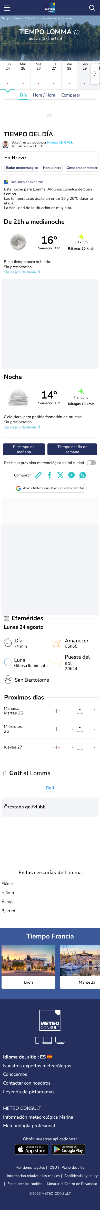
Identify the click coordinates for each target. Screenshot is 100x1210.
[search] (92, 8)
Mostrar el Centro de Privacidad (72, 1184)
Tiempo (6, 18)
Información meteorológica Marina (38, 1117)
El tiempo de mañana (24, 449)
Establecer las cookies (24, 1184)
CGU (53, 1167)
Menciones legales (30, 1167)
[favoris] (76, 31)
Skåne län (30, 18)
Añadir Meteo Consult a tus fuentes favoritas (53, 488)
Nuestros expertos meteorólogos (37, 1066)
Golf (50, 788)
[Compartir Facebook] (49, 475)
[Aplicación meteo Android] (68, 1150)
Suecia (17, 18)
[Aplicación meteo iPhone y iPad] (31, 1150)
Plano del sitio (73, 1167)
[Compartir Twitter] (60, 475)
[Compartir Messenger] (71, 475)
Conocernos (15, 1074)
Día (23, 95)
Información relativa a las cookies (33, 1175)
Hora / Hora (44, 95)
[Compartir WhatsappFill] (82, 475)
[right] (95, 73)
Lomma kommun (50, 18)
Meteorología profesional (29, 1126)
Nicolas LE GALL (60, 142)
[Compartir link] (38, 475)
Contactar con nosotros (27, 1083)
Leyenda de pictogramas (29, 1092)
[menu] (8, 8)
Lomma (67, 18)
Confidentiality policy (81, 1175)
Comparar (70, 95)
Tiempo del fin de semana (72, 449)
